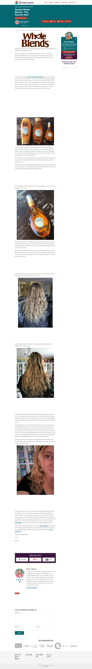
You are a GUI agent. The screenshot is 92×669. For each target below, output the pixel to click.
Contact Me (29, 655)
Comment (18, 612)
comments (26, 25)
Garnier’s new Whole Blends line (35, 77)
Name (17, 626)
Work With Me (39, 656)
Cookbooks (69, 21)
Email (38, 626)
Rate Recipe (61, 21)
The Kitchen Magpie (24, 2)
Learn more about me (31, 587)
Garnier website (44, 525)
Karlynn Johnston (24, 21)
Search (76, 67)
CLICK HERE (18, 522)
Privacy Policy (49, 656)
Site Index (17, 593)
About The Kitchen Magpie (18, 657)
